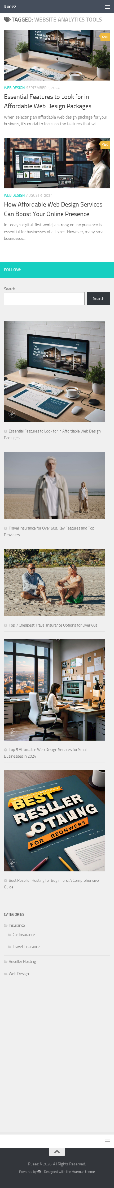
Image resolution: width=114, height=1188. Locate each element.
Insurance (17, 925)
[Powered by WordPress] (39, 1171)
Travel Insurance (26, 946)
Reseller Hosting (22, 961)
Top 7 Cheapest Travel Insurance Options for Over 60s (53, 625)
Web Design (14, 88)
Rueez (9, 6)
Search (9, 289)
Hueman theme (83, 1172)
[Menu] (107, 6)
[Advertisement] (57, 1050)
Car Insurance (24, 934)
